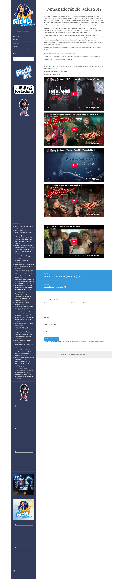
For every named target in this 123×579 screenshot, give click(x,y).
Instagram (16, 36)
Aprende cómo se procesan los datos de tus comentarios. (87, 341)
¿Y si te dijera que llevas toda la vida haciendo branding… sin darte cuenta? (24, 308)
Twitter (15, 46)
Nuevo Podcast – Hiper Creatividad (24, 344)
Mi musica (15, 53)
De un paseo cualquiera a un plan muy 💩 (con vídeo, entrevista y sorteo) (23, 241)
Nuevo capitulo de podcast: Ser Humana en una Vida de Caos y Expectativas (23, 313)
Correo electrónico (50, 324)
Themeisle (84, 354)
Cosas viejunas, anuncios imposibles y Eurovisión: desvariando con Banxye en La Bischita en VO (24, 281)
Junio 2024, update (20, 361)
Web (45, 331)
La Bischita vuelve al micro (21, 260)
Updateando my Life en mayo (22, 363)
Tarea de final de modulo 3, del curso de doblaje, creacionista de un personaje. (24, 353)
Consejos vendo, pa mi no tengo (23, 340)
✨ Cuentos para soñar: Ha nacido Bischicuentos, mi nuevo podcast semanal (23, 275)
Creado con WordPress (66, 354)
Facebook (15, 43)
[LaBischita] (23, 16)
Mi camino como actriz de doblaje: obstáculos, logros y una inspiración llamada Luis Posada (24, 287)
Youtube (15, 39)
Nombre (47, 317)
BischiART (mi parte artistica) (21, 50)
